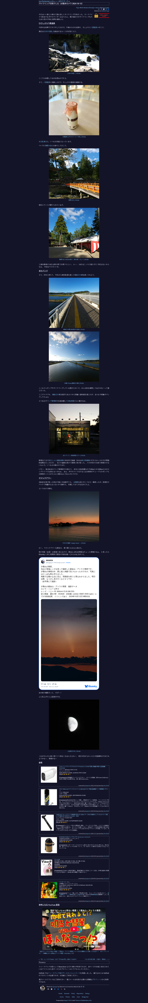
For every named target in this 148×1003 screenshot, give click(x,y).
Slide (73, 997)
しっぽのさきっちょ (63, 1)
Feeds (60, 993)
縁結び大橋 (79, 275)
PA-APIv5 (106, 785)
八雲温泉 (94, 27)
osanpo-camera (95, 8)
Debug (87, 993)
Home (62, 997)
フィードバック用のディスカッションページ (64, 973)
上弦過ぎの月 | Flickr (74, 751)
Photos (68, 997)
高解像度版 (94, 894)
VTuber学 (57, 860)
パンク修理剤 (51, 401)
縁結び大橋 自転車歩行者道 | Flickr (74, 329)
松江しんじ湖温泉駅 (56, 460)
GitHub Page (105, 11)
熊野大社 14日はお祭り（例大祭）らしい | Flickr (74, 259)
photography (105, 8)
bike (81, 8)
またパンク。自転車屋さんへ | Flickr (74, 455)
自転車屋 (71, 401)
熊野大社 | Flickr (74, 200)
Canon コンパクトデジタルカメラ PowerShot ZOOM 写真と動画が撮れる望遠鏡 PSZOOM (82, 767)
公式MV (79, 894)
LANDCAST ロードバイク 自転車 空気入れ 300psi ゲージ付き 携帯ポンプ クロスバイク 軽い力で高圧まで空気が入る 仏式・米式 (82, 815)
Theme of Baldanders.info (83, 1000)
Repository (80, 993)
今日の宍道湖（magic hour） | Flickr (74, 543)
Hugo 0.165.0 (68, 1000)
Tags (77, 8)
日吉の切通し (48, 31)
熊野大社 (48, 145)
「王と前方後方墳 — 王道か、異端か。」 (96, 959)
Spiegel (87, 785)
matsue (86, 8)
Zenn (78, 997)
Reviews (66, 993)
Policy (73, 993)
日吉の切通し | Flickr (74, 73)
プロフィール (97, 979)
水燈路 (75, 482)
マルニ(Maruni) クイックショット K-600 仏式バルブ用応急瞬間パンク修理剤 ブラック (83, 790)
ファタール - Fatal (64, 882)
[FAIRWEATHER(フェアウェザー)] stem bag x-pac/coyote (74, 837)
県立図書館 (85, 460)
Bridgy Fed (85, 997)
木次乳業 (42, 141)
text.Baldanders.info (46, 1)
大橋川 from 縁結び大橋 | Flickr (74, 383)
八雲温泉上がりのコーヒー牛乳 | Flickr (74, 137)
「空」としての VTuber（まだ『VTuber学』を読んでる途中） (58, 959)
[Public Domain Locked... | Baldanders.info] (101, 17)
